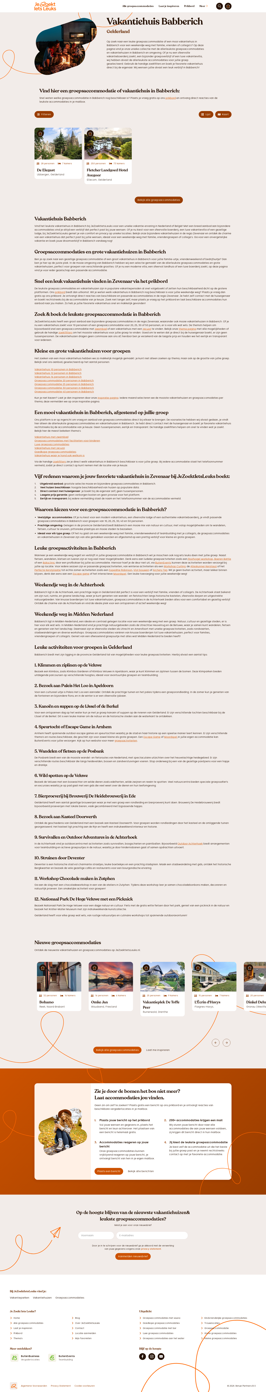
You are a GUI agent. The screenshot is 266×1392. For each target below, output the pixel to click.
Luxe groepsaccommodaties (51, 444)
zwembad (101, 328)
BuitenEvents (163, 562)
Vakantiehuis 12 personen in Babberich (57, 373)
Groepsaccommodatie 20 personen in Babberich (64, 380)
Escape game (81, 573)
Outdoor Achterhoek (190, 843)
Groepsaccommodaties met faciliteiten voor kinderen (67, 440)
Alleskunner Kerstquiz (203, 566)
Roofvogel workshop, (200, 559)
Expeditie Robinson (120, 570)
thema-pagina (187, 328)
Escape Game (151, 736)
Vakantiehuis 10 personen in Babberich (58, 369)
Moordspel (119, 573)
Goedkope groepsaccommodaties (55, 451)
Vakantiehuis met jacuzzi (49, 448)
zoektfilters (65, 332)
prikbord (170, 98)
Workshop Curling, (175, 566)
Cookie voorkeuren (85, 1386)
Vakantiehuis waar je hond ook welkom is (59, 455)
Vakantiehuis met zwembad (51, 437)
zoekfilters (59, 461)
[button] (206, 6)
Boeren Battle (222, 559)
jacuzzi (146, 328)
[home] (45, 6)
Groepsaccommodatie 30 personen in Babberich (64, 387)
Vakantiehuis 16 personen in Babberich (58, 376)
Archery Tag (160, 570)
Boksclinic (49, 562)
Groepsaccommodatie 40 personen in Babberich (64, 391)
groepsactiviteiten (126, 740)
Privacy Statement (61, 1386)
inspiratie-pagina (108, 397)
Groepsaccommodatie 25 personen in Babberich (64, 384)
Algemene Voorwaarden (34, 1386)
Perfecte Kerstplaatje (47, 570)
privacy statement (151, 1249)
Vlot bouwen (141, 570)
